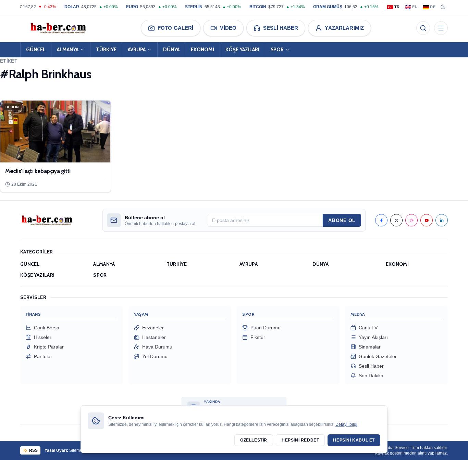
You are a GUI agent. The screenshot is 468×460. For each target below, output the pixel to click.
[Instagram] (411, 220)
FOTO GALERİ (175, 28)
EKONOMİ (202, 50)
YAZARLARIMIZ (344, 28)
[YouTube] (426, 220)
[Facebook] (381, 220)
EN (415, 7)
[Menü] (441, 28)
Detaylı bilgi (346, 424)
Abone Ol (342, 220)
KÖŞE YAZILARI (242, 50)
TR (397, 7)
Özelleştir (253, 440)
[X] (396, 220)
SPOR (277, 50)
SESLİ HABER (280, 28)
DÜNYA (171, 50)
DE (432, 7)
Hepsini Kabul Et (354, 440)
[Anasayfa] (58, 28)
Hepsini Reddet (300, 440)
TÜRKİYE (106, 50)
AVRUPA (137, 50)
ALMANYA (67, 50)
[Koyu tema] (443, 7)
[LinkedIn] (441, 220)
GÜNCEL (36, 50)
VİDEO (228, 28)
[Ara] (423, 28)
